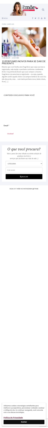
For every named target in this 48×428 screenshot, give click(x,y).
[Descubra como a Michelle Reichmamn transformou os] (24, 309)
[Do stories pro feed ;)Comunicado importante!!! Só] (24, 206)
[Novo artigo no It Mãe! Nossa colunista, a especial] (24, 283)
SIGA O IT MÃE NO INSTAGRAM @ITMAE (24, 188)
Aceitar (24, 422)
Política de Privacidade (13, 417)
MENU (5, 18)
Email (6, 125)
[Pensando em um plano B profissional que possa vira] (24, 335)
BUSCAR (25, 177)
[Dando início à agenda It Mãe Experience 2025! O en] (24, 361)
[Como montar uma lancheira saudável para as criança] (24, 231)
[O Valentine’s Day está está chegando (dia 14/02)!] (24, 387)
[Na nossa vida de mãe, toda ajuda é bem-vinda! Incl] (24, 257)
